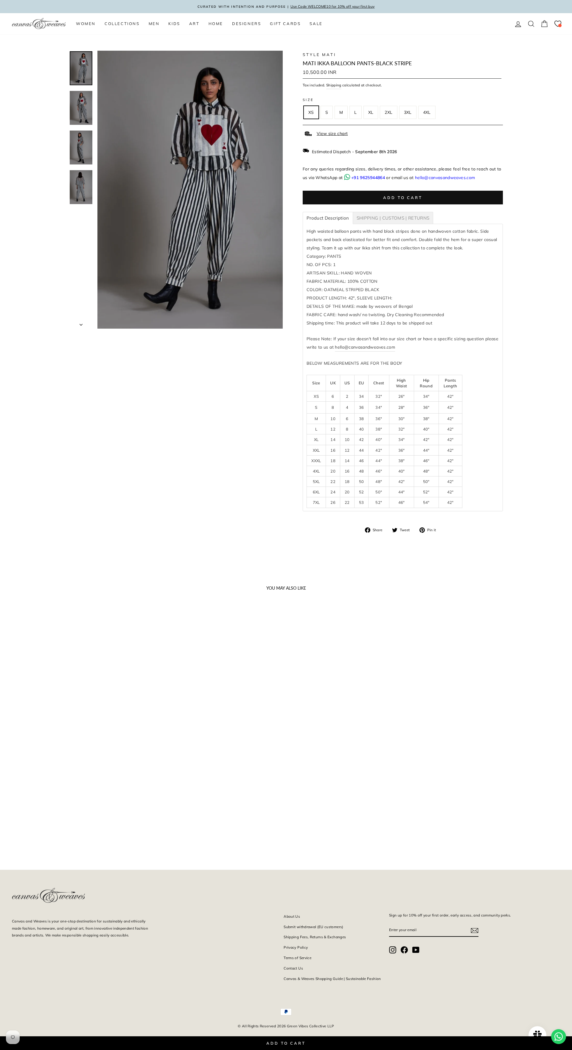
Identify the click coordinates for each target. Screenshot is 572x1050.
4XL (427, 112)
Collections (122, 23)
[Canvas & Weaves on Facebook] (404, 949)
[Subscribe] (474, 930)
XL (371, 112)
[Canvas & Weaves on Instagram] (392, 949)
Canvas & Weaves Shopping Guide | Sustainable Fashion (332, 978)
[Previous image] (19, 704)
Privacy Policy (296, 947)
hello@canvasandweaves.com (445, 177)
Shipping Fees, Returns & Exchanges (315, 937)
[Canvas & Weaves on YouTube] (415, 949)
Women (86, 23)
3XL (408, 112)
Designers (246, 23)
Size (308, 100)
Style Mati (319, 54)
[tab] (328, 218)
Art (194, 23)
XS (311, 112)
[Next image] (137, 704)
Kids (174, 23)
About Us (292, 916)
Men (154, 23)
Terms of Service (297, 958)
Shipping (333, 85)
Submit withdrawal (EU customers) (313, 927)
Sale (316, 23)
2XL (388, 112)
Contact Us (293, 968)
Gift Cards (285, 23)
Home (216, 23)
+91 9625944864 (368, 177)
